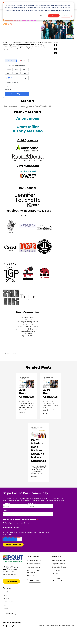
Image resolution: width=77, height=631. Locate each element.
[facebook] (6, 626)
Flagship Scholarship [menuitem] (34, 564)
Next (15, 353)
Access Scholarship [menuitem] (33, 567)
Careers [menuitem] (5, 608)
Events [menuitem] (5, 595)
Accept (53, 15)
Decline (66, 15)
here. (28, 108)
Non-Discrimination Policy (66, 625)
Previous (5, 353)
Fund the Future (11, 581)
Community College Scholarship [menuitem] (34, 571)
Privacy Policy (54, 625)
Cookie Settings (42, 15)
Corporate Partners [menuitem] (58, 564)
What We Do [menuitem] (7, 592)
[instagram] (3, 626)
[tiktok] (13, 626)
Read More (22, 412)
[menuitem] (37, 580)
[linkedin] (10, 626)
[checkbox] (28, 526)
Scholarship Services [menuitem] (34, 560)
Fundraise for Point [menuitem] (58, 560)
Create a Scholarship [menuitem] (59, 567)
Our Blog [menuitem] (6, 598)
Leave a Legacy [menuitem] (57, 570)
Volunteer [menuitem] (55, 573)
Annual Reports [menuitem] (8, 602)
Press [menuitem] (4, 605)
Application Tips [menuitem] (32, 575)
